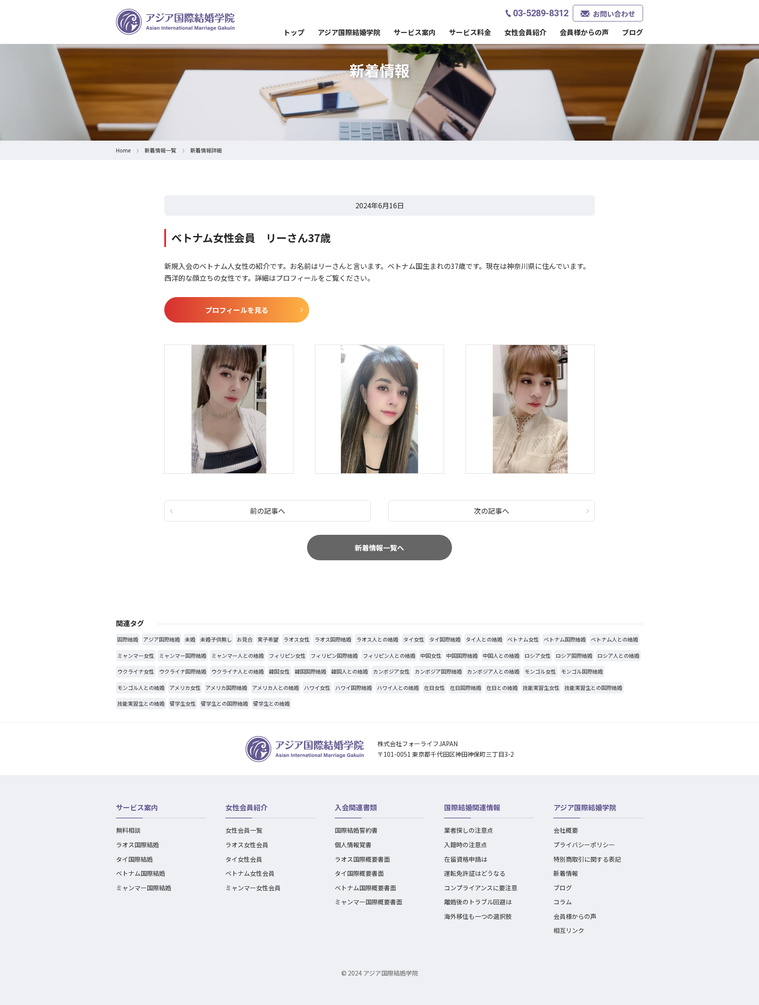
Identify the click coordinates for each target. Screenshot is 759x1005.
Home (123, 150)
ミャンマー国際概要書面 (368, 901)
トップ (293, 32)
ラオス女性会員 (246, 844)
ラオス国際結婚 (137, 844)
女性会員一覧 (243, 830)
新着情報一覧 (160, 150)
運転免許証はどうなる (475, 873)
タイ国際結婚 (134, 859)
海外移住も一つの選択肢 (478, 916)
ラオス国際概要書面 (362, 859)
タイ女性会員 (243, 859)
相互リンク (568, 930)
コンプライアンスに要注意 (480, 887)
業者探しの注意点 (468, 830)
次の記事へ (491, 510)
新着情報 (565, 873)
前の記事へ (267, 510)
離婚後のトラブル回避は (478, 901)
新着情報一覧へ (379, 547)
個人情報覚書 (353, 844)
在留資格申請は (465, 859)
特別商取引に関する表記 (587, 859)
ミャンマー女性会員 (253, 887)
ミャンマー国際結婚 (143, 887)
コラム (562, 901)
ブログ (632, 32)
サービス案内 (137, 807)
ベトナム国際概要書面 (365, 887)
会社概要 (565, 830)
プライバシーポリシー (584, 844)
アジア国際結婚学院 (349, 32)
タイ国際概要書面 (359, 873)
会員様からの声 (584, 32)
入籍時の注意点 (465, 844)
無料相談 (128, 830)
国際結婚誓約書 (356, 830)
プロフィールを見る (236, 310)
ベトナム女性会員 (250, 873)
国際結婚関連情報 (472, 807)
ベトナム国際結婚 (140, 873)
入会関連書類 (356, 807)
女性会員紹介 (246, 807)
